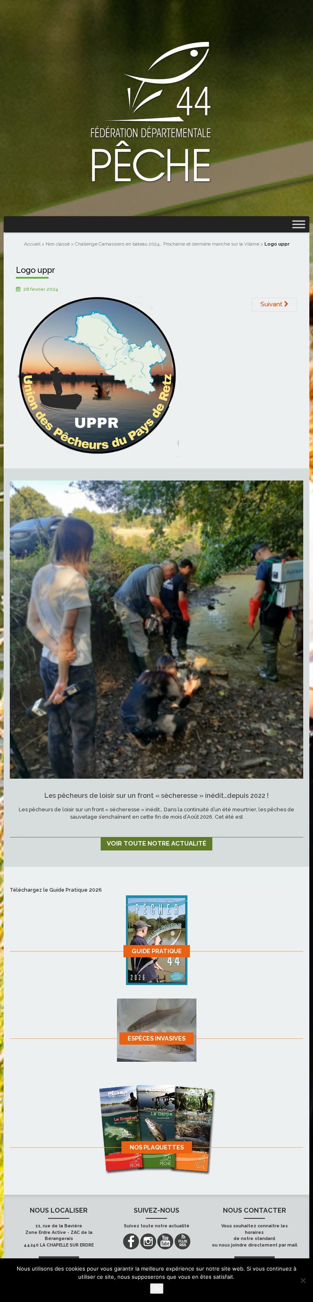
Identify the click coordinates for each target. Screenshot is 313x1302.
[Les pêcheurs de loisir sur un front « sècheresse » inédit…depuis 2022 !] (156, 629)
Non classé (58, 244)
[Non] (303, 1280)
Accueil (32, 244)
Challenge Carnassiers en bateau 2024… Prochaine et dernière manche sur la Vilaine (167, 244)
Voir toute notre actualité (156, 843)
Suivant (272, 304)
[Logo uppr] (97, 375)
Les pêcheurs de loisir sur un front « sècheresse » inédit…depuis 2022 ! (156, 795)
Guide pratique (157, 951)
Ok (156, 1288)
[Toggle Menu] (298, 224)
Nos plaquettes (157, 1147)
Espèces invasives (156, 1038)
